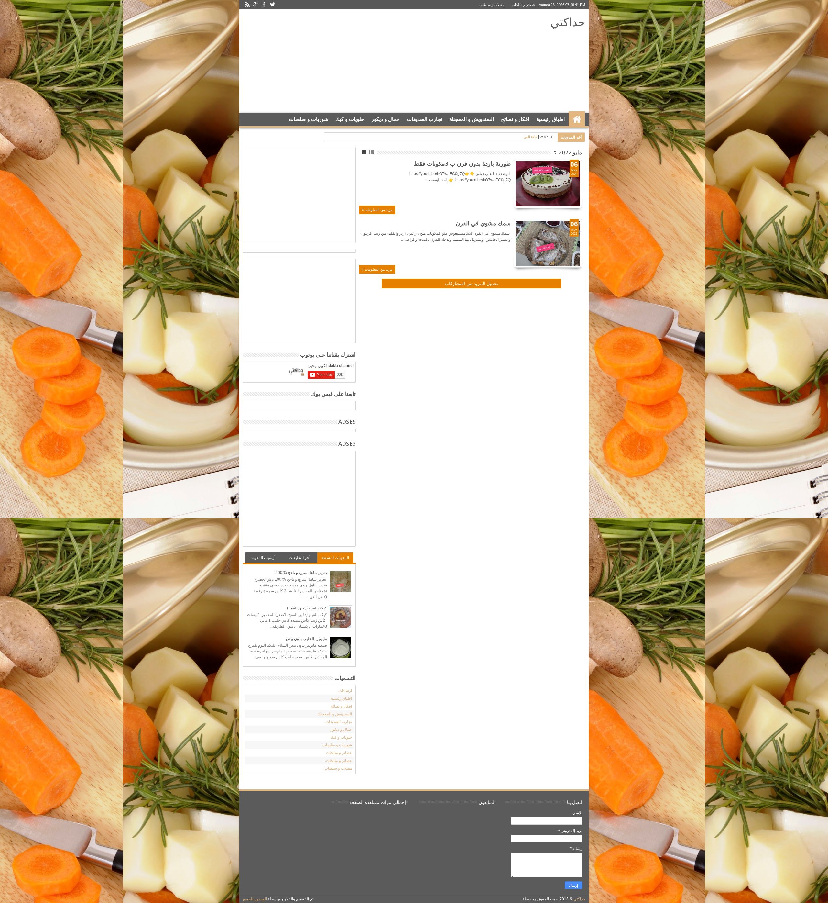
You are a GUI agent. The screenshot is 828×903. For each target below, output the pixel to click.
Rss (247, 4)
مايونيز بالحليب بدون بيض (306, 638)
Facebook (264, 4)
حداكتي (567, 21)
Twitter (272, 4)
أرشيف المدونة (263, 557)
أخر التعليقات (299, 557)
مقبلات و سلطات (492, 4)
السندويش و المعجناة (471, 119)
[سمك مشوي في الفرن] (548, 243)
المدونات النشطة (335, 557)
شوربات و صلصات (308, 119)
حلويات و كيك (349, 119)
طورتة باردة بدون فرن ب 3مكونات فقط (462, 163)
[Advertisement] (363, 61)
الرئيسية (577, 119)
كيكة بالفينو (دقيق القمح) (307, 608)
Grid (372, 152)
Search (250, 135)
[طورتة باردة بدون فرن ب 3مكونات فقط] (548, 183)
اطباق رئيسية (550, 119)
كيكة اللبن (530, 137)
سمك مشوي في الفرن (483, 223)
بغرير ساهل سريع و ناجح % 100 (301, 572)
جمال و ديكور (385, 119)
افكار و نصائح (515, 119)
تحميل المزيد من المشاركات (471, 283)
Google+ (255, 4)
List (364, 152)
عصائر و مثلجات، (338, 760)
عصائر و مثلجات (523, 4)
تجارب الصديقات (424, 119)
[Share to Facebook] (577, 195)
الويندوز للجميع (255, 899)
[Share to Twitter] (570, 195)
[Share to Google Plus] (563, 195)
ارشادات (345, 690)
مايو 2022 (570, 152)
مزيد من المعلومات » (377, 210)
